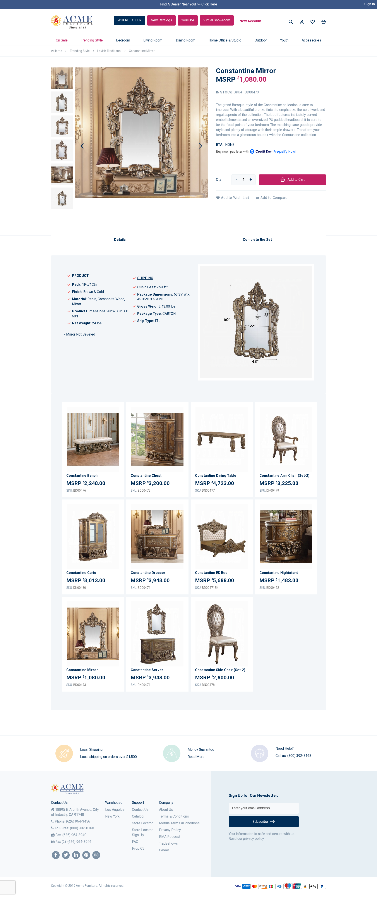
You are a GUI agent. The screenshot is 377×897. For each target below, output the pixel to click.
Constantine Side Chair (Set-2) (220, 670)
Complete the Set (257, 240)
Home (58, 51)
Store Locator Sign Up (142, 832)
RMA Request (169, 837)
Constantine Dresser (148, 573)
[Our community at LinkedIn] (76, 855)
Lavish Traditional (109, 51)
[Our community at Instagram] (96, 855)
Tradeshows (168, 843)
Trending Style (80, 51)
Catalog (138, 816)
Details (120, 240)
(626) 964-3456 (78, 821)
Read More (196, 757)
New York (112, 816)
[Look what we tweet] (66, 855)
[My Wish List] (312, 23)
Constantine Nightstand (278, 573)
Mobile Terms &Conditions (179, 823)
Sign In (369, 4)
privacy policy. (253, 839)
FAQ (135, 842)
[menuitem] (61, 40)
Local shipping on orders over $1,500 (108, 757)
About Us (166, 809)
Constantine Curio (81, 573)
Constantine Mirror (82, 670)
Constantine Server (147, 670)
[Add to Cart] (114, 442)
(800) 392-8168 (299, 756)
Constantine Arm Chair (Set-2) (284, 475)
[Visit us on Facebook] (55, 855)
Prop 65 (138, 848)
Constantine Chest (146, 475)
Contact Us (140, 809)
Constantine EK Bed (211, 573)
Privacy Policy (170, 830)
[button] (302, 23)
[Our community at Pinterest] (86, 855)
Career (164, 850)
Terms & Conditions (174, 816)
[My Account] (302, 23)
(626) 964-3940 (74, 835)
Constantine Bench (82, 475)
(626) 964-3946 (79, 842)
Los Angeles (115, 809)
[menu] (188, 40)
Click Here (209, 4)
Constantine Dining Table (215, 475)
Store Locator (142, 823)
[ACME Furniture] (72, 22)
